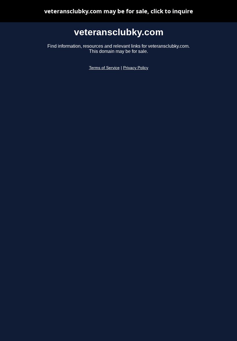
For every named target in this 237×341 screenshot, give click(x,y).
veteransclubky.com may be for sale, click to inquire (118, 11)
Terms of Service (104, 68)
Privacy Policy (135, 68)
